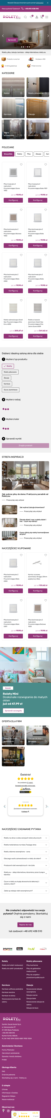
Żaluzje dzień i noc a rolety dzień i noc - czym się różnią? (33, 520)
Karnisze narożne (8, 992)
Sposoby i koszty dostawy (11, 1056)
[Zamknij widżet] (3, 1110)
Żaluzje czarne (31, 995)
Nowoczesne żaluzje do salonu (35, 1003)
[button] (25, 17)
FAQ (3, 1071)
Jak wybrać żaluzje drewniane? (32, 507)
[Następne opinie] (47, 806)
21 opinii (30, 782)
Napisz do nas (25, 925)
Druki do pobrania (8, 1075)
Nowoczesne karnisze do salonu (11, 1000)
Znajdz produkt (25, 445)
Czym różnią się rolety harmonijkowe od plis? (34, 533)
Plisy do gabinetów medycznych (33, 970)
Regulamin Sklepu (8, 1096)
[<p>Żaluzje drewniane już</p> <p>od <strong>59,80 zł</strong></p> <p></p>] (23, 46)
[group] (25, 806)
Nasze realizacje (8, 1099)
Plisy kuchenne (32, 965)
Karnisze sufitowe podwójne (12, 989)
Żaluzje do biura (32, 1008)
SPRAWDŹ (39, 3)
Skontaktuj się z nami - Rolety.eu (14, 1078)
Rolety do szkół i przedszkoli (12, 969)
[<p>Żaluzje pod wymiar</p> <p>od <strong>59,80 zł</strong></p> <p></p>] (27, 46)
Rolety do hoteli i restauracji (12, 965)
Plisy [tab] (29, 154)
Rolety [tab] (19, 154)
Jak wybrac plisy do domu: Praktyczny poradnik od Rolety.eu (25, 495)
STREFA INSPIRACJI (13, 456)
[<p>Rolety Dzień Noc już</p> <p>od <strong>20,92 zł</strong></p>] (21, 46)
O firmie (5, 1089)
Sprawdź (12, 40)
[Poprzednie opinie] (4, 806)
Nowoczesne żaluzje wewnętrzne (34, 990)
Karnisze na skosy (8, 996)
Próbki (4, 1060)
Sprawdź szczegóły (13, 711)
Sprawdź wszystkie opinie (25, 786)
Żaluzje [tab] (38, 154)
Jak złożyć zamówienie (10, 1053)
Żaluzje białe (31, 998)
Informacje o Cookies (10, 1093)
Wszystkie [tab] (8, 154)
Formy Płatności (8, 1050)
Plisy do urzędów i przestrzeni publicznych (35, 976)
